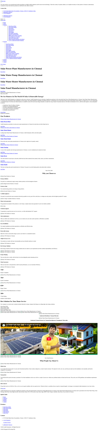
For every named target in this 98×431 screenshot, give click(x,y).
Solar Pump (11, 28)
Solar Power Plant (12, 26)
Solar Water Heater (13, 27)
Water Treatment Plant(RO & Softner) (16, 39)
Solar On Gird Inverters (13, 34)
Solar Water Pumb (6, 138)
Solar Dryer (11, 30)
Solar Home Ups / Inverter (14, 36)
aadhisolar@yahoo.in (7, 15)
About (4, 23)
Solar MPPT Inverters (13, 33)
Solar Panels (11, 32)
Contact (4, 62)
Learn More (3, 112)
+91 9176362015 (6, 13)
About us (5, 398)
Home (4, 22)
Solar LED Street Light (13, 38)
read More (3, 126)
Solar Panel (5, 409)
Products (5, 24)
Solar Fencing (11, 29)
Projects (5, 60)
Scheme (5, 59)
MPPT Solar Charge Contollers (15, 35)
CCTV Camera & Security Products (16, 40)
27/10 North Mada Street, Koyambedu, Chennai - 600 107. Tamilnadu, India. (19, 11)
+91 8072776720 (6, 422)
